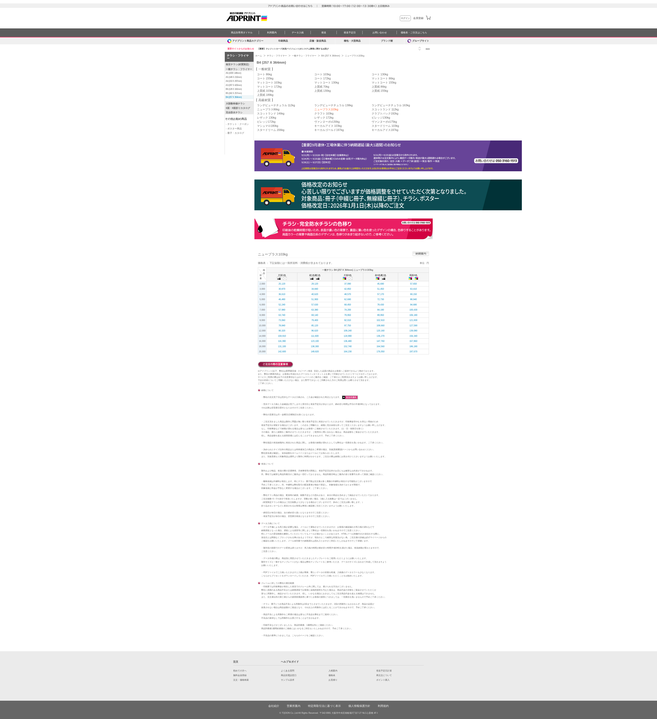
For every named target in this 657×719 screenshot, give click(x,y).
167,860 (413, 341)
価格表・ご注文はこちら (414, 32)
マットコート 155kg (384, 82)
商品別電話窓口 (289, 675)
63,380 (314, 310)
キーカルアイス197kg (385, 130)
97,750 (347, 325)
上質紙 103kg (265, 90)
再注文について (384, 675)
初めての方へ (240, 671)
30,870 (282, 289)
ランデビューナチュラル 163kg (391, 105)
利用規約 (383, 705)
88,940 (413, 299)
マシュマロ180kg (267, 125)
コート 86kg (264, 74)
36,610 (282, 294)
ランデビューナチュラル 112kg (276, 105)
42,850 (347, 289)
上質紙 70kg (321, 86)
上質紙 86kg (379, 86)
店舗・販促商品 (317, 41)
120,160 (380, 330)
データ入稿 (298, 32)
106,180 (413, 315)
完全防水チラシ (234, 112)
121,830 (413, 320)
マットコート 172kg (269, 86)
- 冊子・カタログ (235, 133)
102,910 (380, 320)
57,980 (282, 310)
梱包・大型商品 (352, 41)
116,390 (282, 341)
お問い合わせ (379, 32)
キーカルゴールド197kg (329, 130)
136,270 (380, 336)
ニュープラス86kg (268, 109)
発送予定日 (350, 32)
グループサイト (420, 41)
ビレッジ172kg (266, 121)
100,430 (413, 310)
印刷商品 (283, 41)
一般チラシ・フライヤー (239, 69)
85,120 (314, 325)
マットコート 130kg (326, 82)
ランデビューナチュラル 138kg (333, 105)
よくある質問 (287, 671)
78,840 (282, 325)
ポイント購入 (383, 680)
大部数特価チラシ (235, 103)
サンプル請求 (287, 680)
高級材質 (264, 100)
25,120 (282, 284)
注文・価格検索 (241, 680)
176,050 (380, 351)
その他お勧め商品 (236, 118)
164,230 (348, 351)
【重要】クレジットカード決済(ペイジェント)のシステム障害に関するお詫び (293, 49)
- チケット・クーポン (237, 124)
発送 (323, 32)
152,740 (348, 346)
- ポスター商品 (234, 128)
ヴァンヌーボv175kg (384, 121)
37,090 (347, 284)
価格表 (331, 675)
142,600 (282, 351)
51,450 (380, 289)
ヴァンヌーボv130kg (327, 121)
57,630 (314, 304)
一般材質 (264, 69)
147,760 (380, 341)
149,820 (315, 351)
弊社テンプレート (314, 562)
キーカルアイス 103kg (328, 125)
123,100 (315, 341)
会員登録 (418, 18)
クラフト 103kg (323, 113)
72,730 (380, 299)
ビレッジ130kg (381, 117)
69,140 (314, 315)
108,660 (380, 325)
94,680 (413, 304)
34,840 (314, 289)
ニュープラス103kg (326, 109)
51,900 (314, 299)
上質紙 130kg (322, 90)
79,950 (347, 315)
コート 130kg (380, 74)
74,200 (347, 310)
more (428, 48)
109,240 (348, 330)
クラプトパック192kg (385, 113)
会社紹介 (273, 705)
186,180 (413, 346)
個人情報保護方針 (359, 705)
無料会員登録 (240, 675)
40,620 (314, 294)
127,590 (413, 325)
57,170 (380, 294)
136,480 (348, 341)
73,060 (282, 320)
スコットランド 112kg (385, 109)
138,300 (315, 346)
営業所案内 (293, 705)
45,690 (380, 284)
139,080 (413, 330)
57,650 (413, 284)
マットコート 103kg (269, 82)
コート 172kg (322, 78)
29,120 (314, 284)
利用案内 (272, 32)
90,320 (282, 330)
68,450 (347, 304)
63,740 (282, 315)
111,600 (315, 336)
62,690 (347, 299)
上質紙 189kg (265, 94)
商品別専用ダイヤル (242, 32)
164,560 (380, 346)
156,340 (413, 336)
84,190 (380, 310)
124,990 (348, 336)
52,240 (282, 304)
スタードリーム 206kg (270, 130)
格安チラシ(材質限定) (237, 64)
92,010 (347, 320)
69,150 (413, 294)
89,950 (380, 315)
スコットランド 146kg (270, 113)
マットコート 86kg (383, 78)
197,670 (413, 351)
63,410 (413, 289)
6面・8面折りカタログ (238, 108)
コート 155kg (265, 78)
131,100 (282, 346)
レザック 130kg (266, 117)
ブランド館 (387, 41)
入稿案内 (332, 671)
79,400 (314, 320)
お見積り (332, 680)
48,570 (347, 294)
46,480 (282, 299)
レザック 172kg (323, 117)
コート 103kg (322, 74)
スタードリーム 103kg (385, 125)
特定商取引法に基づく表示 (324, 705)
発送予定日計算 (384, 671)
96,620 (314, 330)
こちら (264, 576)
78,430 (380, 304)
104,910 (282, 336)
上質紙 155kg (380, 90)
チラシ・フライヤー (238, 57)
